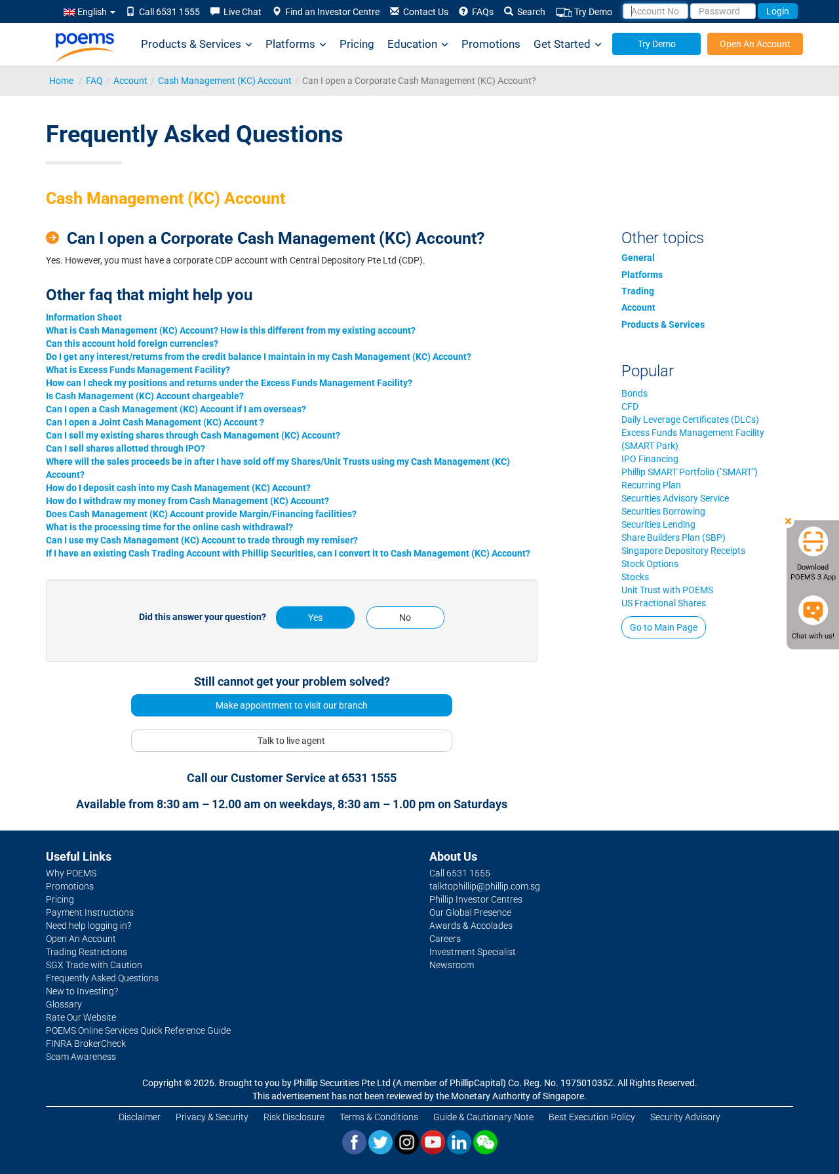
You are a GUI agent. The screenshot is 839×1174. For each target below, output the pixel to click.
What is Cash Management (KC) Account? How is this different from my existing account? (231, 330)
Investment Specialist (472, 952)
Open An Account (755, 44)
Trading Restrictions (86, 952)
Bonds (634, 393)
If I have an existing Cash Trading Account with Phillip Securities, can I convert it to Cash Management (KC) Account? (288, 553)
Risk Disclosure (293, 1117)
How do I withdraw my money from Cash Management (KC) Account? (187, 501)
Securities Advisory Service (675, 498)
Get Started (562, 43)
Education (412, 43)
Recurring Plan (651, 485)
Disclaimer (140, 1117)
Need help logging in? (88, 925)
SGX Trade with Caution (94, 965)
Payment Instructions (90, 912)
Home (61, 80)
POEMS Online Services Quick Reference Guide (138, 1030)
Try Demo (592, 12)
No (405, 617)
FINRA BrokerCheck (86, 1043)
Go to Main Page (663, 627)
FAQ (94, 80)
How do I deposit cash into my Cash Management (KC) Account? (178, 487)
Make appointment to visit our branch (292, 705)
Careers (445, 938)
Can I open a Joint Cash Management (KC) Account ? (155, 422)
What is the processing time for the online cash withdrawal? (169, 527)
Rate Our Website (81, 1017)
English (92, 12)
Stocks (635, 577)
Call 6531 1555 (167, 12)
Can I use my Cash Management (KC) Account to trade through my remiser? (202, 540)
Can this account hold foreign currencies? (132, 343)
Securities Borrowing (663, 511)
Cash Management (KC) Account (225, 80)
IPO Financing (649, 459)
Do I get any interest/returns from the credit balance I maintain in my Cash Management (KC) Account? (258, 356)
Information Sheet (84, 317)
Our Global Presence (470, 912)
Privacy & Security (212, 1117)
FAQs (481, 12)
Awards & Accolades (471, 925)
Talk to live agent (291, 740)
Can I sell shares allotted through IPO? (125, 448)
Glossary (64, 1004)
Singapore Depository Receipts (683, 550)
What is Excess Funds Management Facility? (138, 369)
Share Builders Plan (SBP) (673, 537)
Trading (637, 291)
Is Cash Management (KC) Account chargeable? (145, 396)
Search (529, 12)
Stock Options (649, 563)
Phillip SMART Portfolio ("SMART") (689, 472)
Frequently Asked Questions (102, 978)
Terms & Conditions (379, 1117)
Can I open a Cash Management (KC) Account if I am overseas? (176, 409)
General (638, 257)
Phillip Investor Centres (475, 899)
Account (130, 80)
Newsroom (451, 965)
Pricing (357, 43)
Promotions (490, 43)
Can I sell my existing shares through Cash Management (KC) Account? (193, 435)
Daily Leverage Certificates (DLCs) (690, 419)
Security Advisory (685, 1117)
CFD (629, 406)
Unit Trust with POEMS (667, 590)
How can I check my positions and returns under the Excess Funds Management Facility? (229, 383)
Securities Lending (658, 524)
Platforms (290, 43)
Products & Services (191, 43)
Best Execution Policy (592, 1117)
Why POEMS (71, 873)
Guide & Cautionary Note (483, 1117)
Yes (315, 617)
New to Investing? (82, 991)
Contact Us (423, 12)
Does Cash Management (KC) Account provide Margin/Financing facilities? (201, 514)
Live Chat (241, 12)
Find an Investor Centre (330, 12)
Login (777, 11)
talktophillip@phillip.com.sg (484, 886)
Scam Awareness (81, 1056)
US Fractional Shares (663, 603)
